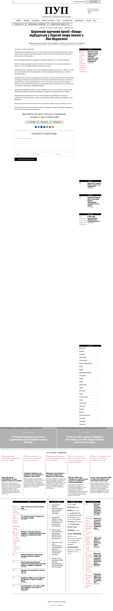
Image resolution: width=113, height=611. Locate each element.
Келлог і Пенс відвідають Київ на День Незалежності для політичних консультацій (101, 479)
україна (69, 551)
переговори (72, 546)
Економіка (70, 515)
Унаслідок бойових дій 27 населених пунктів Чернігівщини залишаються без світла (94, 201)
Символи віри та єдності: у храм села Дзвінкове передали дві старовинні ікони (98, 523)
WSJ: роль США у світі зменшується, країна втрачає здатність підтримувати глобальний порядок (78, 480)
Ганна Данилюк (28, 49)
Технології (77, 530)
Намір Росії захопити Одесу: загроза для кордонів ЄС (94, 184)
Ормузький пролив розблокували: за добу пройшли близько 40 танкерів (12, 479)
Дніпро (81, 351)
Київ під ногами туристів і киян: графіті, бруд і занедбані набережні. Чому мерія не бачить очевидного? (93, 56)
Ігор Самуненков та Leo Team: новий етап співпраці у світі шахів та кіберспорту (32, 587)
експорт (69, 540)
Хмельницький (84, 415)
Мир (79, 517)
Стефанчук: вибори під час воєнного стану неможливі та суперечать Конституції (33, 474)
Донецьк (82, 354)
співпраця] (78, 549)
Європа (71, 504)
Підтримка (75, 524)
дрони (80, 538)
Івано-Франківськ (85, 363)
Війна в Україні (76, 510)
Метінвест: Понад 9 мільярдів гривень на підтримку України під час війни (98, 508)
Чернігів (82, 424)
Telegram (44, 122)
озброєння (70, 544)
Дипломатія (75, 513)
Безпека (71, 506)
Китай (69, 517)
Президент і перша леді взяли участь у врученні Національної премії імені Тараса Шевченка (98, 559)
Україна (77, 533)
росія (72, 549)
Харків (81, 409)
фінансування (75, 551)
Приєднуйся (93, 1)
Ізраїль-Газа (18, 24)
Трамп (69, 533)
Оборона (70, 521)
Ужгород (82, 406)
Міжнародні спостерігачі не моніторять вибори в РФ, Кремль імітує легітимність (55, 474)
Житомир (82, 357)
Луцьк (81, 378)
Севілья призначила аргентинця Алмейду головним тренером (32, 555)
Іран (74, 504)
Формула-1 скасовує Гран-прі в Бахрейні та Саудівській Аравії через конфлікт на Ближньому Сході (33, 533)
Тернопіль (83, 403)
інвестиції (69, 553)
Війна (70, 510)
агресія (69, 536)
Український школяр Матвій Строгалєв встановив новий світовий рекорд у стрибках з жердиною (33, 563)
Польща (80, 522)
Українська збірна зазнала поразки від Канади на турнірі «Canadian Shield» (33, 579)
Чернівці (82, 421)
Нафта (78, 519)
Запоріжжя (83, 360)
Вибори (77, 507)
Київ (80, 366)
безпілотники (74, 536)
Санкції (70, 529)
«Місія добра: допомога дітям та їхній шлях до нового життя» (98, 542)
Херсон (81, 412)
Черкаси (82, 418)
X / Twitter (31, 122)
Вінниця (82, 348)
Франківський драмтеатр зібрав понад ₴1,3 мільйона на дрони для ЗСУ (98, 578)
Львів (81, 381)
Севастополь (83, 397)
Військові (69, 513)
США (75, 527)
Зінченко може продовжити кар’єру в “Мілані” (33, 570)
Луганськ (82, 375)
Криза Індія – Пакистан (37, 24)
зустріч (69, 542)
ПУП (75, 522)
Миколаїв (82, 385)
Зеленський (77, 515)
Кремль (76, 517)
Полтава (82, 391)
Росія (69, 526)
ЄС (68, 504)
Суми (81, 400)
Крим (81, 369)
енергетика (75, 540)
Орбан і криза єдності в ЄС (60, 24)
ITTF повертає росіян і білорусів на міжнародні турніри (32, 517)
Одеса (81, 388)
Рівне (81, 394)
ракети (69, 549)
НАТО (74, 519)
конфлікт (74, 542)
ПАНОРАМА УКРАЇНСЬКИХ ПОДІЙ (56, 602)
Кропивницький (85, 372)
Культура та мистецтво (55, 28)
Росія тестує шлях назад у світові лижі (32, 507)
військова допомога (72, 538)
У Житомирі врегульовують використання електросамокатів (93, 219)
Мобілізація (69, 519)
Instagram (57, 122)
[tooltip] (89, 10)
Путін (68, 524)
